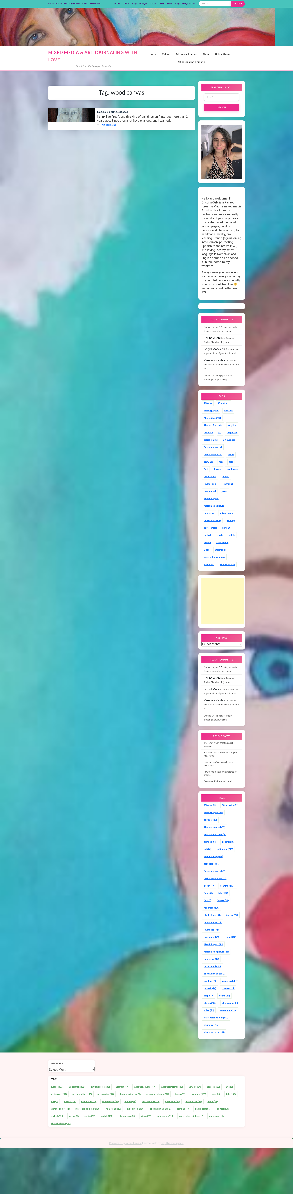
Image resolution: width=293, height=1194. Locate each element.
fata (231, 462)
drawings (208, 462)
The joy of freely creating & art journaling (218, 744)
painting (230, 520)
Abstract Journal (212, 418)
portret (207, 535)
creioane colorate (213, 454)
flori (206, 469)
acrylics (232, 425)
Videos (126, 3)
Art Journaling (109, 124)
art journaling (211, 440)
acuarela (208, 432)
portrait (226, 528)
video (207, 550)
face (221, 462)
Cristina (207, 375)
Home (117, 3)
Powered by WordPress (125, 1143)
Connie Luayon (211, 327)
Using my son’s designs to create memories (219, 764)
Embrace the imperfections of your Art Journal (220, 754)
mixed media (226, 513)
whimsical (209, 564)
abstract (228, 410)
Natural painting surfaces (112, 111)
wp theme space (172, 1143)
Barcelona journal (213, 447)
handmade (232, 469)
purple (220, 535)
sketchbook (222, 542)
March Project (211, 498)
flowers (217, 469)
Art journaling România (185, 3)
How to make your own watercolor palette (220, 773)
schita (232, 535)
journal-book (210, 484)
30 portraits (224, 403)
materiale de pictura (214, 506)
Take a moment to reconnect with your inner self (221, 364)
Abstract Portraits (213, 425)
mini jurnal (209, 513)
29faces (208, 403)
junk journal (210, 491)
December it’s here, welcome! (218, 781)
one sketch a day (212, 520)
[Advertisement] (222, 601)
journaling (228, 484)
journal (225, 476)
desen (231, 454)
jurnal (224, 491)
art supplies (229, 440)
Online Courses (165, 3)
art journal (232, 432)
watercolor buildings (214, 557)
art (219, 432)
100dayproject (211, 410)
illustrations (210, 476)
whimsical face (227, 564)
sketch (207, 542)
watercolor (220, 550)
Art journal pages (139, 3)
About (153, 3)
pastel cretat (210, 528)
